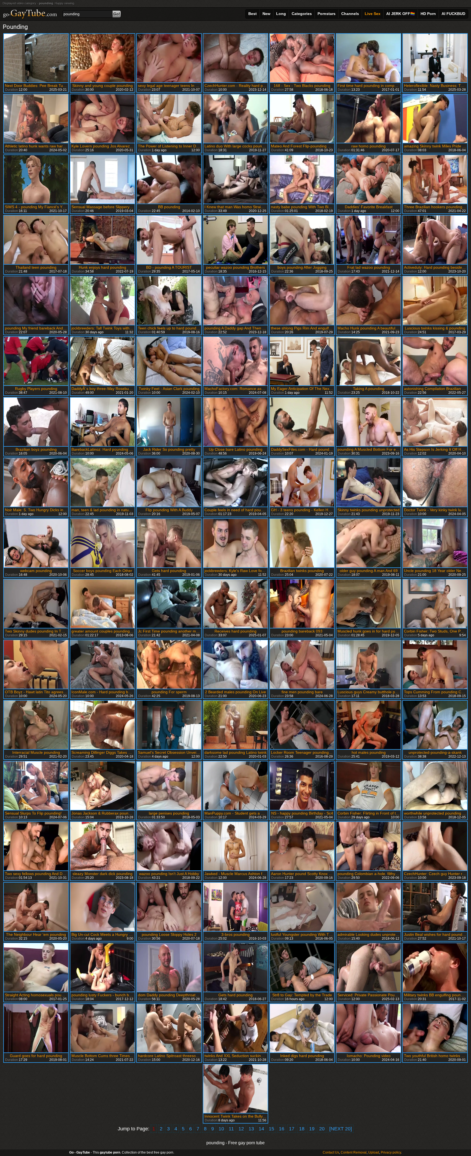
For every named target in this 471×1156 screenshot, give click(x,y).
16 (281, 1128)
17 (291, 1128)
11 (231, 1128)
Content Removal (354, 1152)
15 (271, 1128)
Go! (116, 14)
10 (221, 1128)
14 (261, 1128)
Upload (373, 1152)
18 (301, 1128)
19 (312, 1128)
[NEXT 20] (340, 1128)
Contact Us (331, 1152)
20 (322, 1128)
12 (241, 1128)
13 (251, 1128)
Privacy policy (391, 1152)
